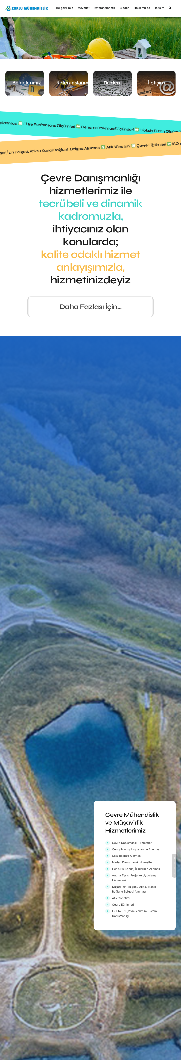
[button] (170, 7)
